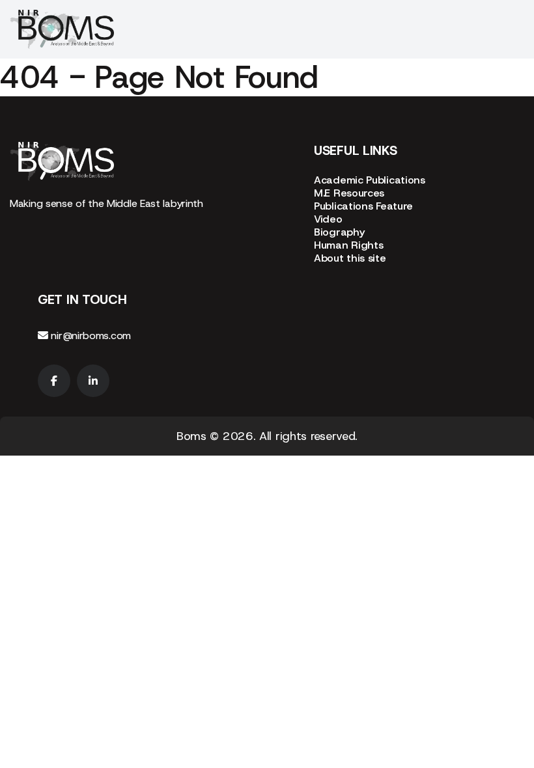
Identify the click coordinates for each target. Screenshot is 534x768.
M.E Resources (349, 193)
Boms (191, 436)
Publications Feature (363, 206)
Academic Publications (369, 180)
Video (328, 219)
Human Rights (348, 245)
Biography (339, 232)
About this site (350, 258)
